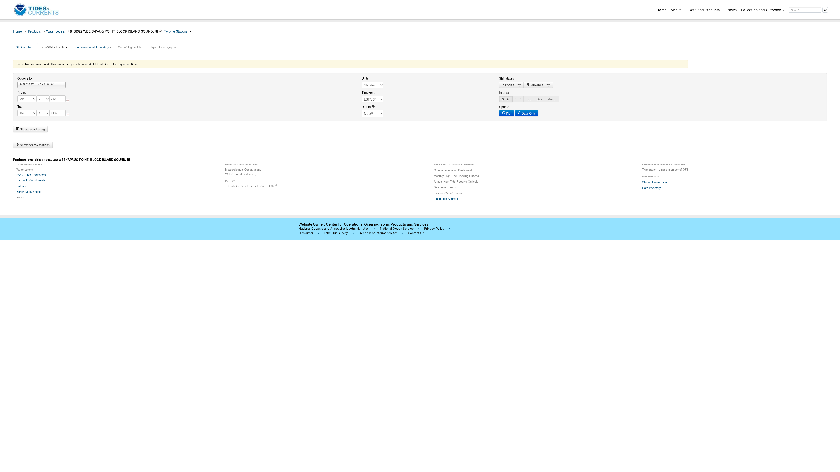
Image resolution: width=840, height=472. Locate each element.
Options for (25, 78)
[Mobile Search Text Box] (825, 10)
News (732, 10)
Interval (504, 92)
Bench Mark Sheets (29, 191)
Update (504, 106)
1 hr (518, 99)
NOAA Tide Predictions (31, 174)
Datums (21, 186)
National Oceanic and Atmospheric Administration (334, 228)
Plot (508, 113)
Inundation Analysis (446, 198)
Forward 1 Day (539, 85)
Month (552, 99)
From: (22, 92)
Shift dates (506, 78)
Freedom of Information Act (377, 233)
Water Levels (55, 31)
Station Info (23, 47)
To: (20, 106)
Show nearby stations (34, 145)
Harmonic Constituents (30, 180)
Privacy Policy (434, 228)
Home (661, 10)
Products (34, 31)
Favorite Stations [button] (176, 31)
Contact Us (416, 233)
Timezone (368, 92)
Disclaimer (306, 233)
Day (539, 99)
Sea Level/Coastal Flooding (91, 47)
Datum (367, 106)
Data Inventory (651, 188)
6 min (506, 99)
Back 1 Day (513, 85)
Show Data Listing (32, 129)
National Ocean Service (397, 228)
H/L (528, 99)
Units (365, 78)
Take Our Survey (336, 233)
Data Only (528, 113)
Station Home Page (654, 182)
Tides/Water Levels (52, 47)
